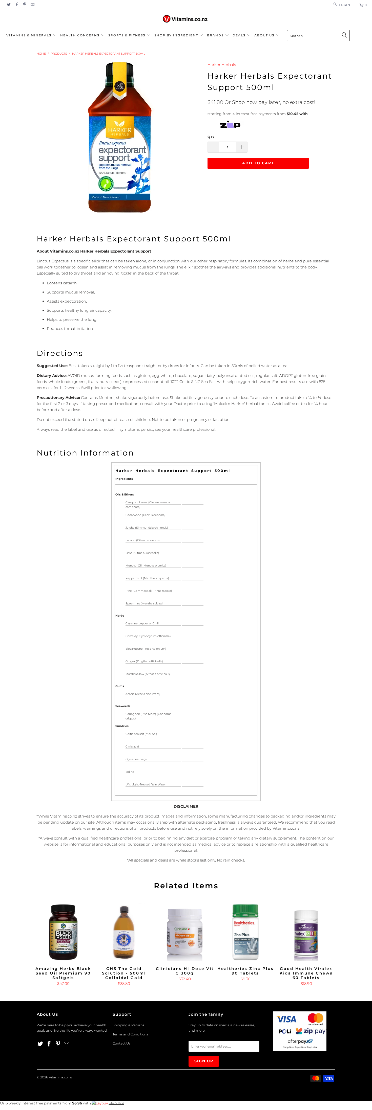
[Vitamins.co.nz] (186, 19)
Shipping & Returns (128, 1025)
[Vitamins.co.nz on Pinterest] (24, 5)
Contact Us (121, 1043)
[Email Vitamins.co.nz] (32, 5)
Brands (216, 35)
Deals (240, 35)
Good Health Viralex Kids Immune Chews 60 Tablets (306, 932)
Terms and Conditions (130, 1034)
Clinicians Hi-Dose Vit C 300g (185, 932)
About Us (265, 35)
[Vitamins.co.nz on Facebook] (16, 5)
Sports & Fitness (126, 35)
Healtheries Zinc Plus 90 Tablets (245, 932)
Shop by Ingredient (176, 35)
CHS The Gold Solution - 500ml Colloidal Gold (124, 932)
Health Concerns (80, 35)
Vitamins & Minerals (28, 35)
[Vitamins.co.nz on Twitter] (8, 5)
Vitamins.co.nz (61, 1077)
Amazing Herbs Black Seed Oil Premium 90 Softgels (63, 932)
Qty (211, 137)
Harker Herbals (222, 64)
